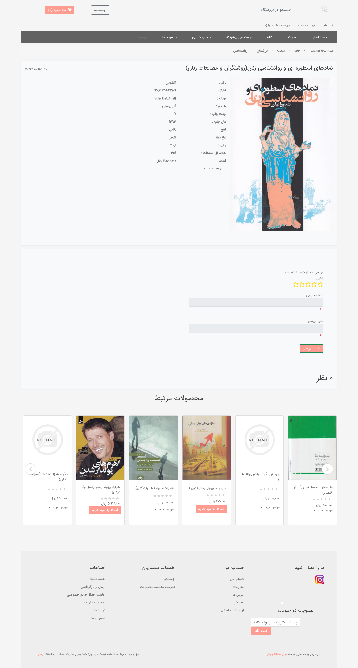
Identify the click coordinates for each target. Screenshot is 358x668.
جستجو (100, 10)
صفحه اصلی (319, 37)
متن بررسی (315, 321)
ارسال (41, 654)
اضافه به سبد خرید (105, 510)
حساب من (237, 579)
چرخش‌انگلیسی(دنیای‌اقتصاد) (260, 476)
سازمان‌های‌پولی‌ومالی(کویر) (208, 488)
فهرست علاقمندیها (232, 610)
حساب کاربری (201, 37)
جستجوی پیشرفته (239, 37)
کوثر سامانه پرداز (277, 654)
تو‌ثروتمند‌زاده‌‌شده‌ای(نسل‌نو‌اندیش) (48, 476)
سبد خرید (237, 602)
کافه (270, 37)
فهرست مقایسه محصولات (157, 586)
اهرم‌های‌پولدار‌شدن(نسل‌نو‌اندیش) (101, 489)
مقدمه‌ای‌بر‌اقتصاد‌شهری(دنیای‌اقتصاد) (313, 490)
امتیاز (319, 278)
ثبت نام (328, 25)
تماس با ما (169, 37)
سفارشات (238, 586)
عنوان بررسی (314, 295)
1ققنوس (171, 82)
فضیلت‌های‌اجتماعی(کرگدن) (154, 488)
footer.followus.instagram (319, 579)
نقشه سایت (97, 579)
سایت (292, 37)
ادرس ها (238, 594)
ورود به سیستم (307, 25)
